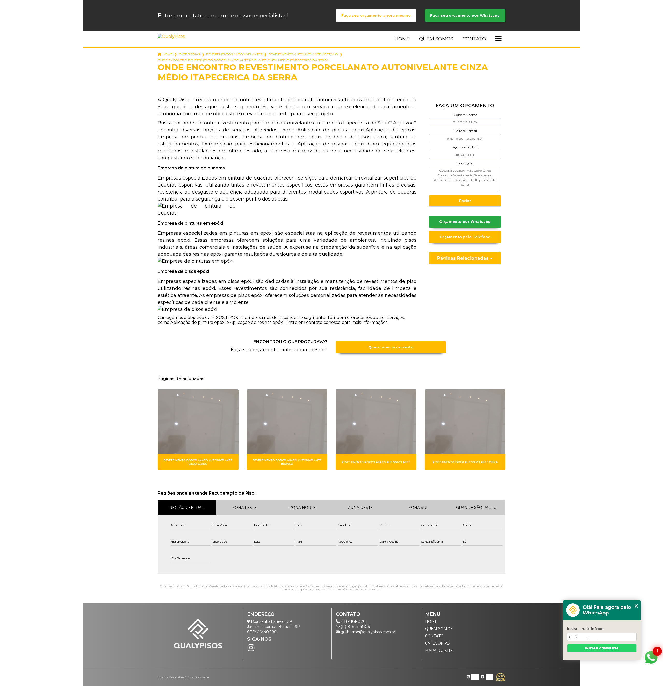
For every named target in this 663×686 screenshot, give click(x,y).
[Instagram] (251, 648)
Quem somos (436, 39)
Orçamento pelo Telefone (465, 237)
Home (402, 39)
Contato (474, 39)
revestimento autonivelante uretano (303, 54)
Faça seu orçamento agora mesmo (376, 15)
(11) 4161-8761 (353, 621)
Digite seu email (465, 131)
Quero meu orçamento (390, 347)
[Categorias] (498, 39)
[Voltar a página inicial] (172, 36)
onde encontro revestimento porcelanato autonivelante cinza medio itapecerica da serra (243, 60)
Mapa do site (439, 650)
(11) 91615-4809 (355, 626)
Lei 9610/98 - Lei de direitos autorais (356, 589)
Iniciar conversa (602, 648)
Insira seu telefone (585, 629)
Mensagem (465, 163)
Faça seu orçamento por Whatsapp (465, 15)
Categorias (189, 54)
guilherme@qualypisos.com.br (367, 632)
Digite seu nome (465, 115)
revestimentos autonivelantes (234, 54)
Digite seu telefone (465, 147)
